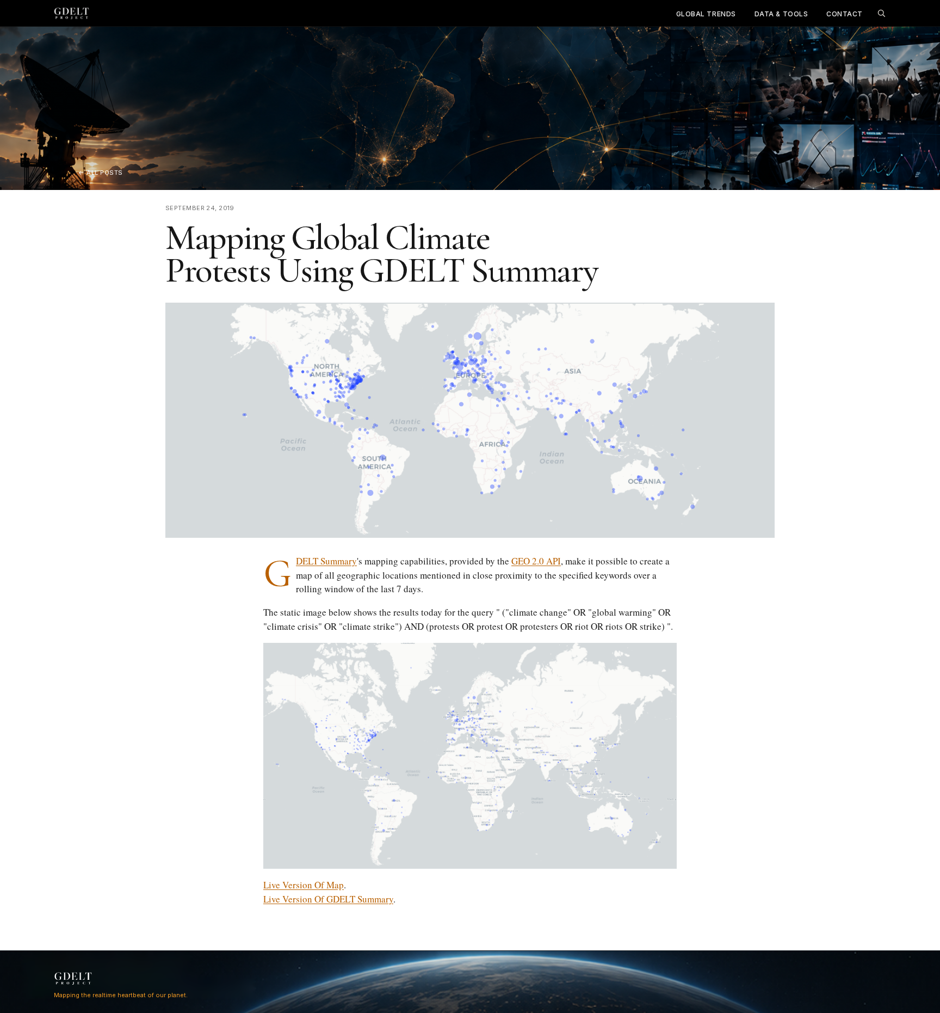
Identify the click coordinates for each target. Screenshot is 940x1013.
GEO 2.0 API (536, 561)
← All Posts (100, 172)
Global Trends (706, 14)
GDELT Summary (326, 561)
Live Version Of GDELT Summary (328, 899)
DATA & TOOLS (781, 14)
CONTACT (844, 14)
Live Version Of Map (303, 885)
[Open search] (881, 13)
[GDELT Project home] (71, 13)
